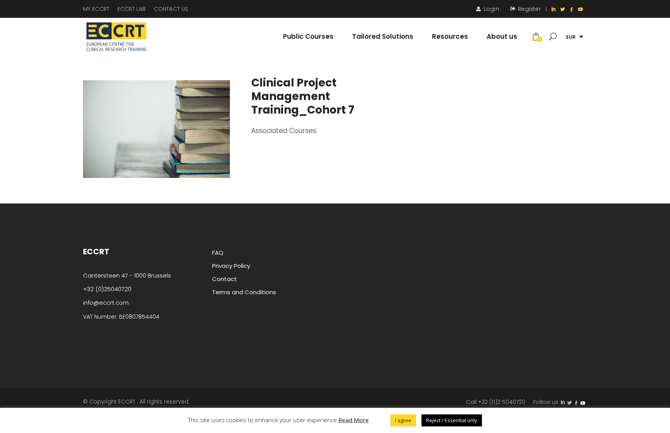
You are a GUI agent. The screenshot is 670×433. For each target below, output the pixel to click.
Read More (353, 420)
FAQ (217, 252)
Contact (224, 279)
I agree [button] (403, 420)
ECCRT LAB (131, 9)
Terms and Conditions (244, 292)
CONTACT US (171, 9)
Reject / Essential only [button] (451, 420)
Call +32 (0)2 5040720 (495, 402)
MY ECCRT (96, 9)
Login (491, 9)
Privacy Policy (231, 266)
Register (529, 9)
